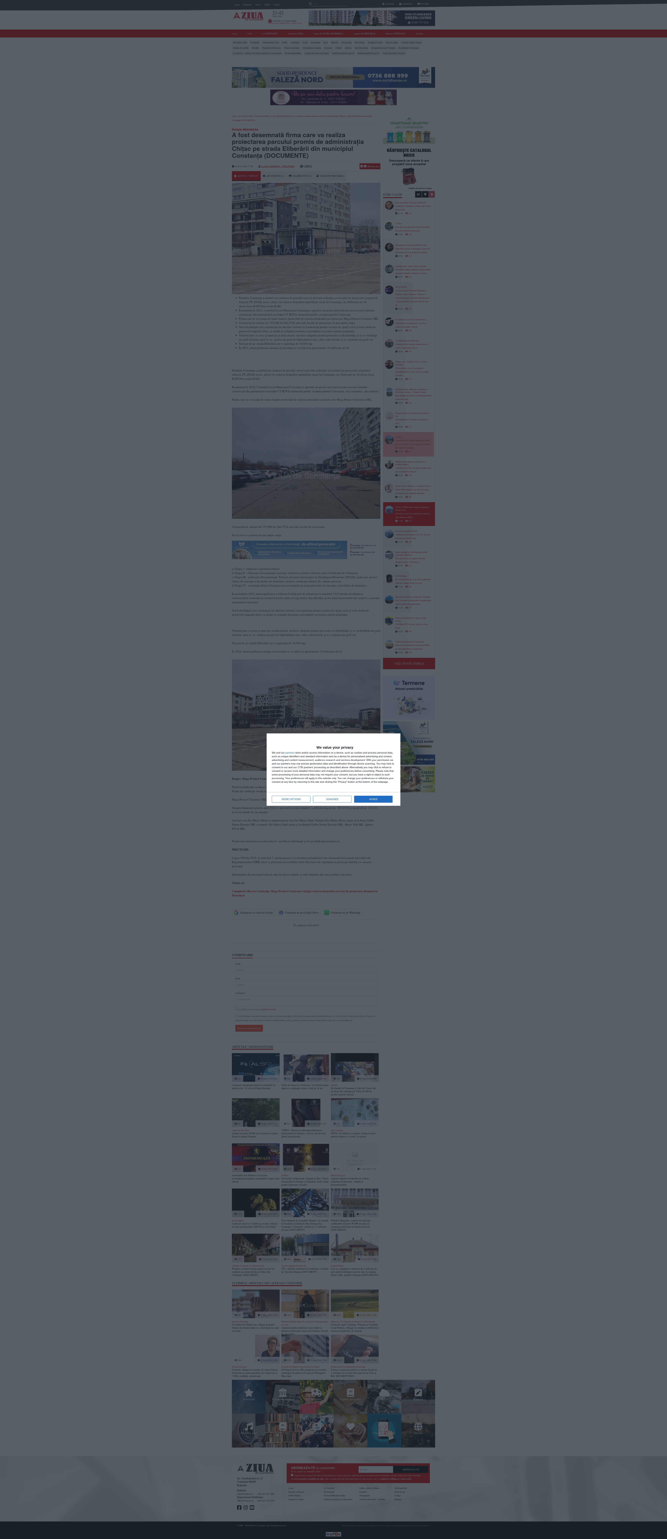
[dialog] (333, 769)
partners (290, 752)
